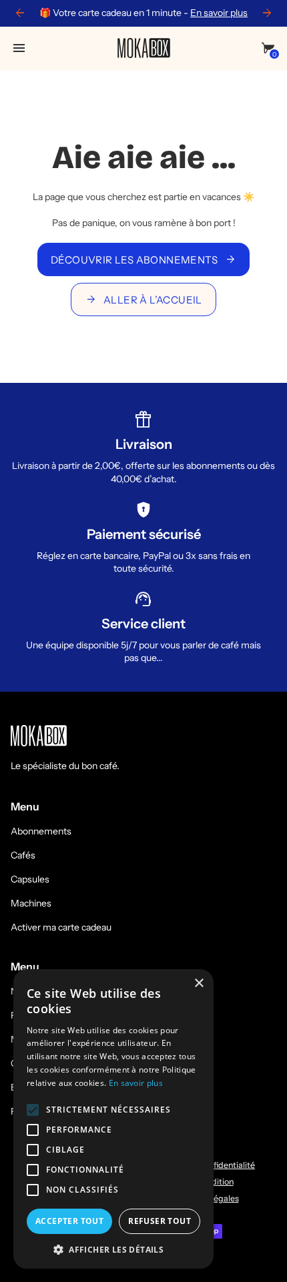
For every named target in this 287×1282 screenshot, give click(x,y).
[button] (113, 1249)
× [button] (199, 984)
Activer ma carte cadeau (61, 927)
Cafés (23, 855)
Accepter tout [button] (69, 1221)
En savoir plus (219, 13)
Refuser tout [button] (159, 1221)
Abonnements (41, 831)
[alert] (113, 1119)
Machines (31, 903)
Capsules (30, 879)
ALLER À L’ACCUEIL (143, 299)
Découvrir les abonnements (143, 259)
